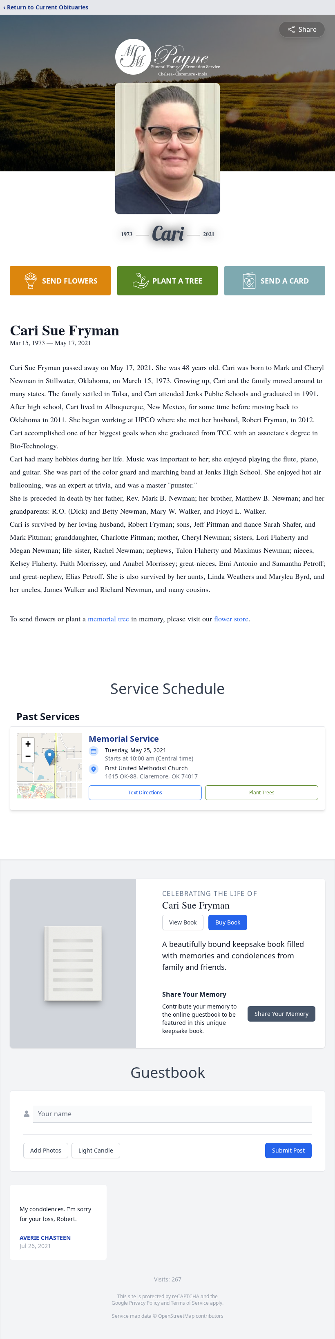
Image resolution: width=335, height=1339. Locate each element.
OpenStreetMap (176, 1315)
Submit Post (288, 1150)
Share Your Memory (281, 1014)
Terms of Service (190, 1302)
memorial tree (108, 618)
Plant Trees (262, 792)
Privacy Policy (144, 1302)
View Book (183, 922)
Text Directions (145, 792)
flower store (231, 618)
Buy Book (227, 922)
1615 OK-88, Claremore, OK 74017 (151, 776)
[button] (50, 757)
